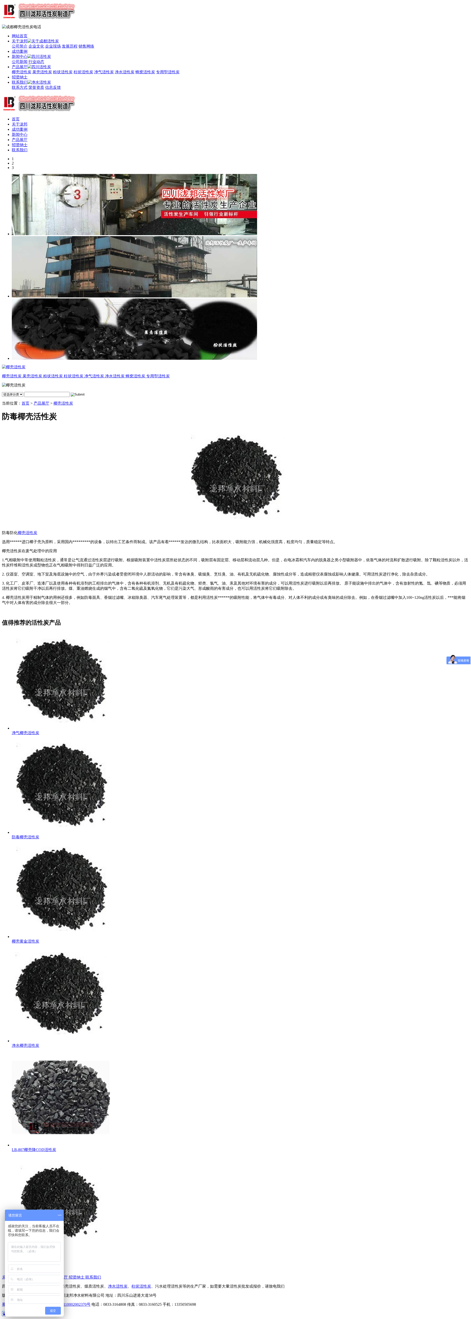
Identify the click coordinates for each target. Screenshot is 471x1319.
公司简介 (19, 46)
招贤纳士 (19, 77)
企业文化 (36, 46)
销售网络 (86, 46)
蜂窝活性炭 (145, 72)
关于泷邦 (19, 41)
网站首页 (19, 36)
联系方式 (19, 87)
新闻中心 (19, 56)
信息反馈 (53, 87)
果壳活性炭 (42, 72)
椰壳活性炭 (21, 72)
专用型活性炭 (168, 72)
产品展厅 (19, 67)
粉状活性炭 (63, 72)
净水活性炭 (124, 72)
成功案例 (19, 51)
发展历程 (70, 46)
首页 (16, 119)
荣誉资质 (36, 87)
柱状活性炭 (83, 72)
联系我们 (19, 82)
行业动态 (36, 62)
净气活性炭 (104, 72)
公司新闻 (19, 62)
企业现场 (53, 46)
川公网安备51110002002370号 (65, 1304)
